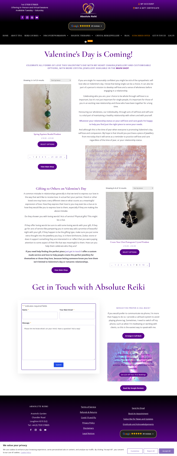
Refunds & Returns (88, 412)
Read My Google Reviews (133, 388)
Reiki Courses (31, 35)
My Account (147, 4)
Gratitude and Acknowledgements (138, 424)
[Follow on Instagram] (27, 17)
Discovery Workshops (54, 35)
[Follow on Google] (32, 17)
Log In (171, 35)
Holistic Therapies (80, 35)
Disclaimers (88, 428)
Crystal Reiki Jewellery (107, 35)
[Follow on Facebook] (22, 17)
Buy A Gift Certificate (147, 8)
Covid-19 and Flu (88, 417)
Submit (59, 365)
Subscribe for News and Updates (138, 419)
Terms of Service (88, 407)
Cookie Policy (26, 452)
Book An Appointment (138, 413)
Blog (127, 35)
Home (5, 35)
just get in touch (73, 251)
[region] (88, 449)
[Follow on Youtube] (37, 17)
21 (52, 157)
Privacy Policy (88, 423)
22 (56, 157)
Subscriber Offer (141, 35)
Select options (47, 144)
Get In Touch (159, 35)
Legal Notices (88, 433)
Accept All (166, 451)
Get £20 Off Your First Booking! (133, 374)
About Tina (16, 35)
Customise (135, 451)
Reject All (151, 451)
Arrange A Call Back (133, 336)
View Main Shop (47, 167)
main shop (122, 68)
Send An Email (138, 408)
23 (60, 157)
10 (143, 265)
